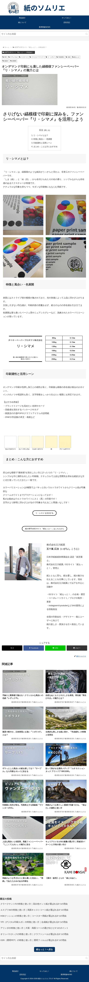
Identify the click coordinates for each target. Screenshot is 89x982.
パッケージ (24, 57)
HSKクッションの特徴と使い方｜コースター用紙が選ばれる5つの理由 (33, 916)
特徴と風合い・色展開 (42, 139)
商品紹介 (15, 971)
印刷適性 (61, 57)
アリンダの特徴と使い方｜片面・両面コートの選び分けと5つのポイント (34, 928)
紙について (74, 971)
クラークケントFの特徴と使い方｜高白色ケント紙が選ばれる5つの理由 (34, 904)
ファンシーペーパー (37, 57)
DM (5, 57)
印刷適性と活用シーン (42, 143)
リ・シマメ (51, 57)
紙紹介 (6, 61)
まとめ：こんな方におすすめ (45, 146)
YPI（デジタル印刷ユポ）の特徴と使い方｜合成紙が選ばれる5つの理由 (34, 922)
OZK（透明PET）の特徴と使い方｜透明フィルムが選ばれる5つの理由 (33, 940)
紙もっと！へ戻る (44, 949)
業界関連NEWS (66, 974)
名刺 (69, 57)
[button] (87, 34)
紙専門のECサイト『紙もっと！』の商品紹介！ (19, 52)
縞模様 (14, 61)
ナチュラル (13, 57)
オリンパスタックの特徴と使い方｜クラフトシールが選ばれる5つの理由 (34, 934)
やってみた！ (44, 971)
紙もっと (76, 57)
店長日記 (22, 974)
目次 (41, 130)
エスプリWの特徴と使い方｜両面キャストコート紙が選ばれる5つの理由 (34, 910)
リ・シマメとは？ (40, 135)
